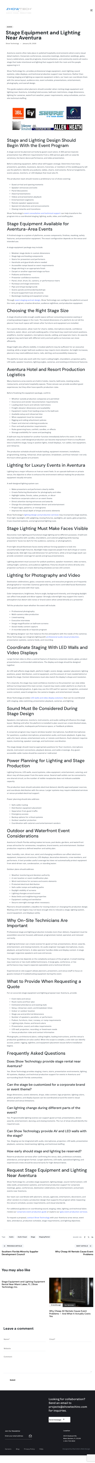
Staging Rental (44, 1237)
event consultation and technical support (42, 213)
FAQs (41, 1449)
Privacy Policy (29, 1449)
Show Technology (12, 44)
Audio (9, 27)
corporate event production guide (31, 1212)
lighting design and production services (41, 515)
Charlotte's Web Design (81, 1449)
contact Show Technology (38, 1217)
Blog (17, 1449)
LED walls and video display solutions (47, 698)
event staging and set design (27, 300)
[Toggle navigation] (78, 10)
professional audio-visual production (62, 637)
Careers (8, 1449)
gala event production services (73, 1212)
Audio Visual (22, 1237)
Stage (33, 1237)
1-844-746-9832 (69, 1441)
